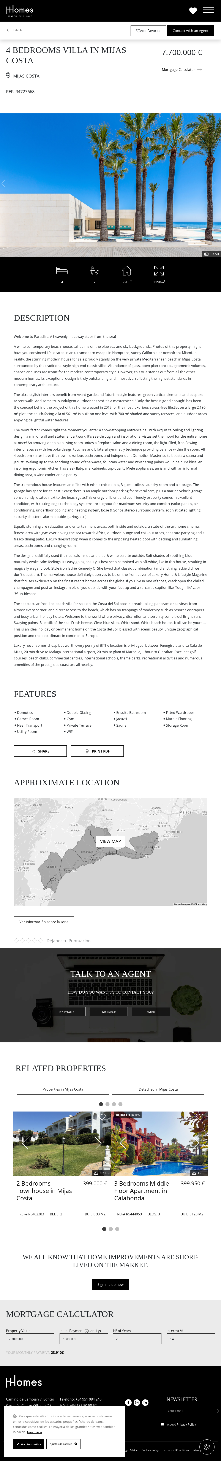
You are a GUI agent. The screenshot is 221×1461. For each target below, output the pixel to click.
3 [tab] (114, 1104)
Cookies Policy (150, 1450)
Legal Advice (130, 1450)
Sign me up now (110, 1284)
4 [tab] (120, 1104)
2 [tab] (107, 1104)
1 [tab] (101, 1104)
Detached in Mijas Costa (158, 1089)
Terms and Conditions (176, 1450)
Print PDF (100, 751)
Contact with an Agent (190, 30)
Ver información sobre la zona (43, 921)
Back (17, 30)
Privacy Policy (186, 1424)
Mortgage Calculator (178, 69)
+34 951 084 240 (88, 1399)
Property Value (18, 1330)
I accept (180, 1424)
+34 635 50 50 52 (83, 1405)
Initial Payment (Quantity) (80, 1330)
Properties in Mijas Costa (63, 1089)
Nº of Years (122, 1330)
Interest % (175, 1330)
